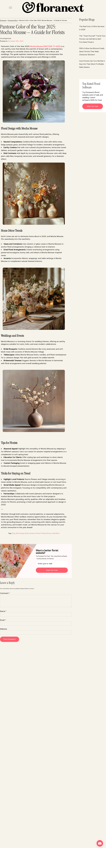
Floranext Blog (12, 20)
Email (3, 620)
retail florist (55, 533)
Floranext (3, 20)
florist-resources (30, 533)
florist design (20, 533)
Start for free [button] (92, 106)
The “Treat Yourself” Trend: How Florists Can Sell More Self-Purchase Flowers (92, 39)
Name (3, 611)
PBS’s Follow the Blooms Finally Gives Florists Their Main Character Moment (91, 51)
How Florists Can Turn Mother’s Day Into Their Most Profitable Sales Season (92, 64)
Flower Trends (41, 533)
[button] (10, 7)
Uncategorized (5, 38)
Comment (5, 593)
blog (13, 533)
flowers (48, 533)
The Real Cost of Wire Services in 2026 (91, 28)
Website (3, 629)
